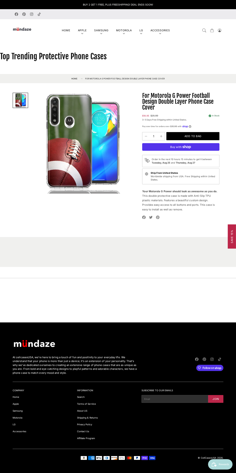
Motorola (124, 30)
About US (82, 410)
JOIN (216, 399)
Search (81, 397)
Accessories (160, 30)
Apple (82, 30)
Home (66, 30)
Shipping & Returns (87, 417)
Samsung (101, 30)
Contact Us (83, 431)
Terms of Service (86, 403)
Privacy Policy (84, 424)
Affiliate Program (86, 438)
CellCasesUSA (208, 457)
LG (141, 30)
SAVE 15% (232, 236)
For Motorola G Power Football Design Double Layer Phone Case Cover (125, 78)
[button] (204, 30)
